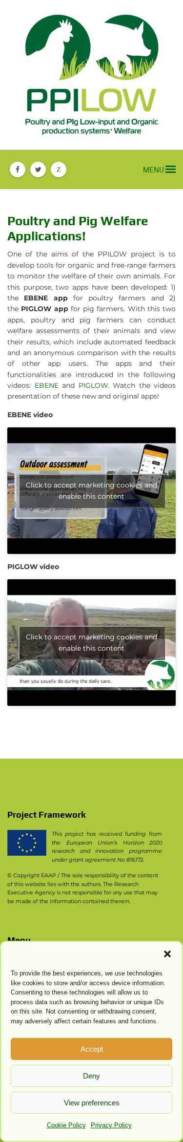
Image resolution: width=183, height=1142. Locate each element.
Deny (91, 1076)
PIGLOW (93, 385)
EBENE (47, 385)
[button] (167, 954)
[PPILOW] (91, 74)
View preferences (92, 1103)
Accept (92, 1049)
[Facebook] (17, 169)
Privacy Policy (111, 1125)
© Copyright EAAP (31, 875)
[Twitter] (38, 169)
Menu (154, 170)
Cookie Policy (66, 1125)
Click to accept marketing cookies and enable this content (91, 491)
